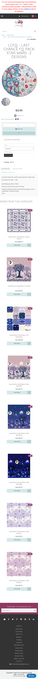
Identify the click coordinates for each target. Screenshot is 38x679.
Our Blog (19, 640)
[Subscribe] (35, 610)
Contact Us (19, 642)
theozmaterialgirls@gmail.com (20, 664)
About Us (19, 637)
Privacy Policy (19, 650)
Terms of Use (19, 648)
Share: (29, 39)
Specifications (17, 168)
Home (3, 35)
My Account (24, 16)
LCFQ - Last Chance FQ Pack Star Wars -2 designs (17, 37)
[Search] (35, 31)
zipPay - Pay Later (19, 658)
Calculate (9, 155)
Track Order (19, 631)
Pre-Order (17, 245)
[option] (19, 79)
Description (5, 168)
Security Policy (19, 656)
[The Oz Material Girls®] (19, 22)
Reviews (4, 172)
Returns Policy (19, 653)
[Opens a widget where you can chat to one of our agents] (31, 676)
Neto (24, 676)
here (20, 4)
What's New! (10, 35)
